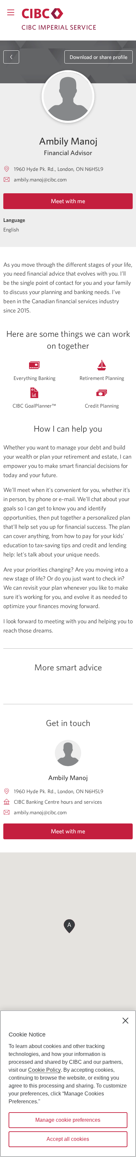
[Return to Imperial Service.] (42, 13)
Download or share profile (98, 57)
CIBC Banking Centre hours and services (58, 801)
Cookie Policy (44, 1070)
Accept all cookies (68, 1139)
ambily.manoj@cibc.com (40, 179)
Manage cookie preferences (67, 1120)
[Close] (125, 1021)
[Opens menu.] (10, 12)
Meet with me (68, 201)
